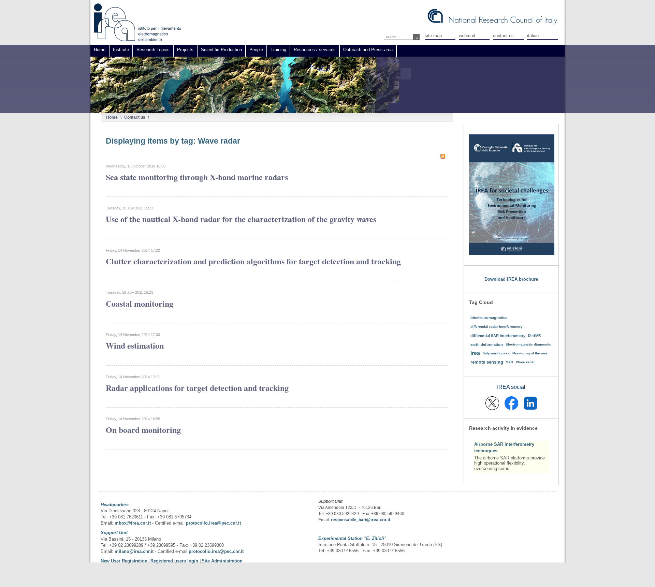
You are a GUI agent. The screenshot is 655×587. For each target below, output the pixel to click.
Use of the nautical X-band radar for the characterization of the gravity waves (241, 219)
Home (112, 117)
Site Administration (222, 560)
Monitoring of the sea (529, 353)
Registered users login (175, 560)
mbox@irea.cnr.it (133, 523)
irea (475, 353)
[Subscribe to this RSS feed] (443, 156)
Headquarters (115, 504)
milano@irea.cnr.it (134, 551)
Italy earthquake (496, 353)
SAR (509, 362)
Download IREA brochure (511, 279)
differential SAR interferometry (497, 336)
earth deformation (486, 344)
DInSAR (534, 335)
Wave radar (525, 362)
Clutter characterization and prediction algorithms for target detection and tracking (253, 261)
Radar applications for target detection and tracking (197, 388)
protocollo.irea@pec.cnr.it (213, 523)
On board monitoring (143, 430)
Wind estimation (135, 345)
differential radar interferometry (496, 326)
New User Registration (124, 560)
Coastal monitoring (139, 303)
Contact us (134, 117)
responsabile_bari (348, 519)
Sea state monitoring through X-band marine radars (197, 177)
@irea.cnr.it (378, 519)
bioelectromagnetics (488, 317)
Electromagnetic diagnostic (528, 344)
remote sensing (486, 362)
